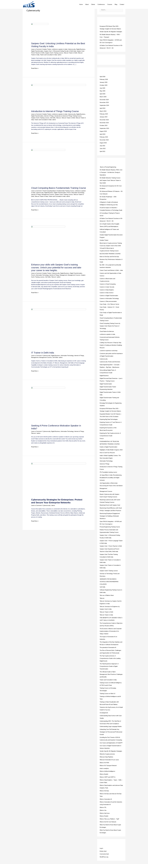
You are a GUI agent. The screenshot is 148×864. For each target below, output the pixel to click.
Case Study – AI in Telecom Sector (109, 304)
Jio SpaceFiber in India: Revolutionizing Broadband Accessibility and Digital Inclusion (111, 477)
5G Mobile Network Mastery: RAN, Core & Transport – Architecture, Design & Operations (111, 172)
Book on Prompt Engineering (108, 167)
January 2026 (103, 82)
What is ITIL (103, 807)
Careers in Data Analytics (107, 290)
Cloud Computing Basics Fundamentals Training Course (58, 188)
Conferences (101, 4)
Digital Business (80, 49)
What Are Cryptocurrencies (107, 754)
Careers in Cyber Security (107, 287)
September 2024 (104, 105)
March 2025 (103, 96)
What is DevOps (104, 790)
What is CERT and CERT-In (107, 777)
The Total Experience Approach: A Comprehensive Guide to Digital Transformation (109, 666)
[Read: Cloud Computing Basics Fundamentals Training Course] (48, 166)
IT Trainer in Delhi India (42, 352)
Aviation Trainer (46, 49)
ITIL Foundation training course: (108, 472)
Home (81, 4)
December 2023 (104, 119)
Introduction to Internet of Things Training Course (55, 111)
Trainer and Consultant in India (48, 54)
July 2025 (102, 88)
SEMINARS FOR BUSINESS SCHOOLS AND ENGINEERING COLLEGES (109, 581)
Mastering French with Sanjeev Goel (110, 505)
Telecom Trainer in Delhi (70, 53)
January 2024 (103, 117)
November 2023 (104, 122)
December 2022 (104, 140)
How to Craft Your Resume (107, 452)
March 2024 (103, 111)
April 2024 (102, 108)
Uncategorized (104, 712)
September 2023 (104, 128)
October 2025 (103, 85)
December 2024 (104, 99)
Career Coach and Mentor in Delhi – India (111, 270)
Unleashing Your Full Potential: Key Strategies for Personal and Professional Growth (111, 732)
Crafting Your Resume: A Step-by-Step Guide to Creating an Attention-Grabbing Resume (111, 345)
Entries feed (103, 851)
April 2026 (102, 76)
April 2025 (102, 94)
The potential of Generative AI (108, 647)
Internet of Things (49, 116)
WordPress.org (104, 857)
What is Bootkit (104, 774)
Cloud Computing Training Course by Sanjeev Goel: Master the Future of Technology (110, 326)
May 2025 (102, 91)
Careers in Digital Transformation (109, 295)
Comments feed (104, 854)
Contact (122, 4)
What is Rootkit (104, 816)
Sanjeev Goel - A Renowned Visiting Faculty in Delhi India (60, 51)
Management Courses (48, 194)
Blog (116, 4)
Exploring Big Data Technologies (109, 419)
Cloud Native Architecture (107, 331)
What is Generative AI (106, 799)
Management (63, 275)
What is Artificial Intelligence (107, 771)
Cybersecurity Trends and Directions (110, 361)
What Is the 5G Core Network (108, 822)
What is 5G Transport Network (108, 765)
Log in (101, 848)
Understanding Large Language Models (111, 726)
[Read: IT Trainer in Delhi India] (58, 328)
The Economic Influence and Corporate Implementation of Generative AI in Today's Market (111, 631)
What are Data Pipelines (106, 757)
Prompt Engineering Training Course (110, 527)
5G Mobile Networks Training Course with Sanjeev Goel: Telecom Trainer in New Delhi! (110, 180)
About (87, 4)
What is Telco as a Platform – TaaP (109, 819)
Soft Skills (53, 117)
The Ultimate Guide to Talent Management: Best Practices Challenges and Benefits (111, 674)
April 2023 (102, 134)
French (69, 192)
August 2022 (103, 142)
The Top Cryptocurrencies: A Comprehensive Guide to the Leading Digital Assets (110, 658)
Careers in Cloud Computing (108, 284)
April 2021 (102, 151)
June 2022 (103, 148)
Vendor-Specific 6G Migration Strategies (111, 31)
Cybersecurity (72, 49)
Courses (109, 4)
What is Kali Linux (105, 813)
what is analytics (104, 768)
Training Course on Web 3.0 (107, 693)
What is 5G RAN (104, 762)
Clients (93, 4)
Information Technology (77, 192)
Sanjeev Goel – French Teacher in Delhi (111, 546)
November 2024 (104, 102)
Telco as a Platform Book (107, 595)
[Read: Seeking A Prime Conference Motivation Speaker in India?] (48, 404)
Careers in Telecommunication (108, 301)
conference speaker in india (59, 49)
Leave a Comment (36, 49)
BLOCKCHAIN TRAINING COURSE (110, 253)
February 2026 (104, 79)
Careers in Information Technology (109, 298)
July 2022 (102, 145)
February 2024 (104, 114)
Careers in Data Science (106, 292)
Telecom (58, 117)
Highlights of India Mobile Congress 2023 (111, 450)
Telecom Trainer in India (41, 196)
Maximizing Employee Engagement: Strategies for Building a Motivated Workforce (110, 516)
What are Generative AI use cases (109, 759)
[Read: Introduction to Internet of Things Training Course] (58, 96)
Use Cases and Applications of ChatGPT (111, 743)
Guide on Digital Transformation (108, 447)
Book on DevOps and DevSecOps (109, 256)
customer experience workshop (108, 350)
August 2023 (103, 131)
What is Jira (103, 810)
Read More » (34, 68)
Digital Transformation (37, 51)
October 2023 (103, 125)
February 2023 (104, 137)
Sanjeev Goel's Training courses (54, 53)
